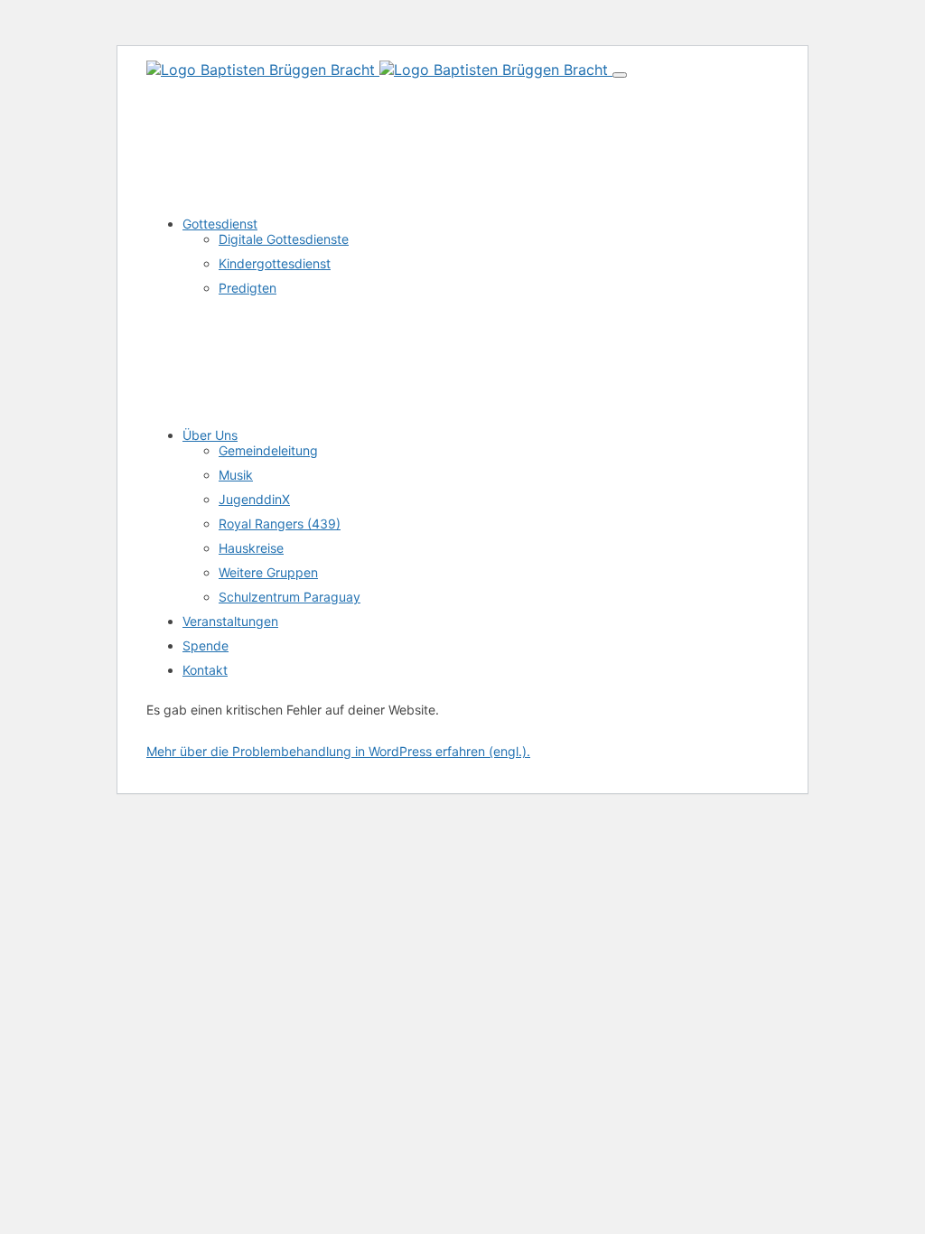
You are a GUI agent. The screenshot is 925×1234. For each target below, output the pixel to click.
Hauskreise (251, 548)
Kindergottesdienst (275, 263)
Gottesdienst (219, 223)
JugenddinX (254, 499)
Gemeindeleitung (268, 450)
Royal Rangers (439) (280, 523)
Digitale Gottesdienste (284, 239)
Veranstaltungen (230, 621)
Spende (205, 645)
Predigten (247, 287)
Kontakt (205, 670)
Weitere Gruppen (268, 572)
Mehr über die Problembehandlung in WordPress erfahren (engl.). (338, 751)
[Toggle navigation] (619, 75)
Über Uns (210, 435)
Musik (236, 474)
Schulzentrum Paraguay (289, 596)
